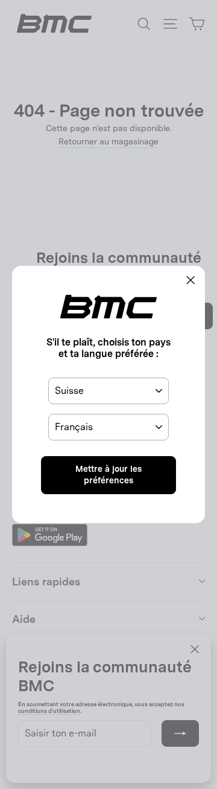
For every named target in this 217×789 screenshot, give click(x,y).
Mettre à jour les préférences (108, 475)
